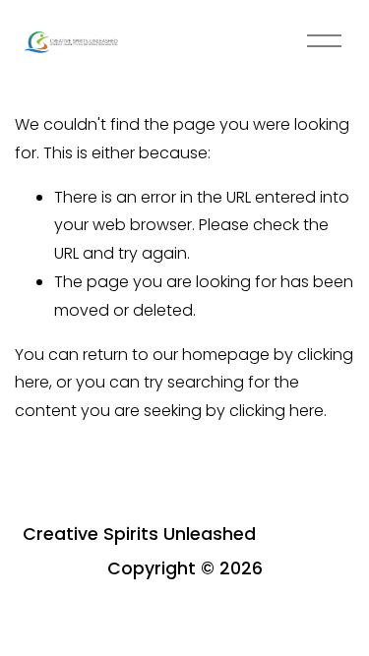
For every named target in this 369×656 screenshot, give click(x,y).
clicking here (276, 410)
